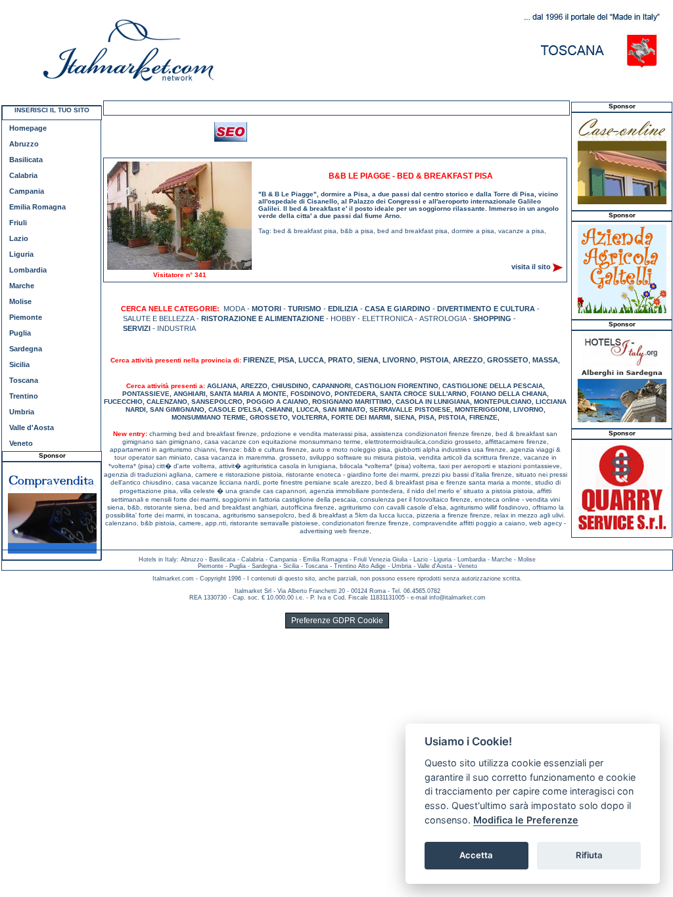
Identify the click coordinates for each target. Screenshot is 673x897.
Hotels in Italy (158, 559)
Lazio (18, 238)
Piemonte (25, 317)
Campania (26, 191)
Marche (21, 286)
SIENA (368, 360)
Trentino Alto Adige (360, 566)
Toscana (23, 380)
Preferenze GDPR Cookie (337, 620)
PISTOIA (434, 360)
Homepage (28, 128)
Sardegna (25, 349)
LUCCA (311, 360)
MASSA (545, 360)
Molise (20, 301)
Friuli (18, 223)
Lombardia (28, 270)
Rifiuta (589, 855)
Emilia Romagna (37, 207)
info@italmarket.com (457, 597)
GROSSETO (507, 360)
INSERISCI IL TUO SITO (51, 110)
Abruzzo (24, 144)
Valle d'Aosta (31, 427)
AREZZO (468, 360)
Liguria (21, 254)
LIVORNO (399, 360)
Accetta (476, 855)
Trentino (23, 396)
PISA (286, 360)
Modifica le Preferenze (525, 819)
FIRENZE (258, 360)
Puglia (20, 333)
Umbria (21, 412)
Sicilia (19, 364)
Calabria (23, 175)
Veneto (21, 443)
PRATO (340, 360)
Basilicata (26, 160)
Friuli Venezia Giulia (380, 559)
